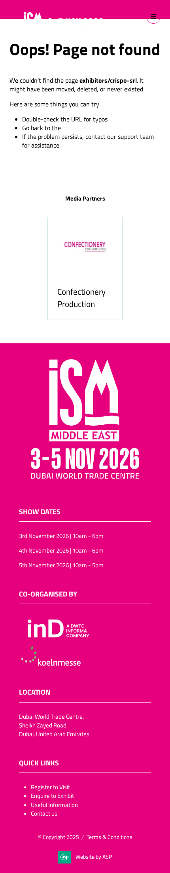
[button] (153, 16)
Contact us (44, 813)
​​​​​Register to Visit (50, 787)
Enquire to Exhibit (52, 795)
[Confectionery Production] (85, 268)
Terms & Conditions (109, 837)
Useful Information (54, 805)
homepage (76, 127)
